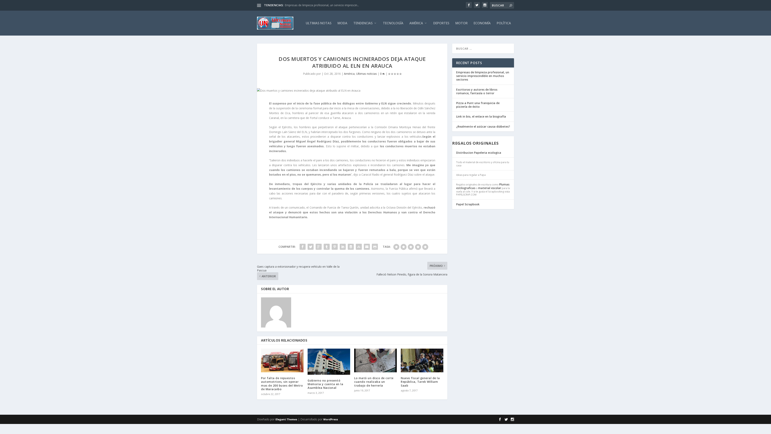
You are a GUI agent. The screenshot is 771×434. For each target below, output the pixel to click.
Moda (342, 23)
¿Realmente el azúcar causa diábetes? (483, 126)
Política (504, 23)
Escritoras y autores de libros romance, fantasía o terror (476, 91)
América (416, 23)
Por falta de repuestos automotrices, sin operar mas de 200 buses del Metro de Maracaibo (282, 383)
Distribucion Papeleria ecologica (478, 153)
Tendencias (363, 23)
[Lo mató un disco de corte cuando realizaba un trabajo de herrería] (375, 360)
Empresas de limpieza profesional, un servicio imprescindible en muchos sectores (482, 75)
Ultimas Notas (318, 23)
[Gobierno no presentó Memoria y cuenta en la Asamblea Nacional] (329, 362)
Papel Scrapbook (467, 204)
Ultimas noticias (366, 74)
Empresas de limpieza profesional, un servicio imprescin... (322, 5)
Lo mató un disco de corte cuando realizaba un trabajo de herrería (374, 381)
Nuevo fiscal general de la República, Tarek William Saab (420, 381)
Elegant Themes (286, 419)
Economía (482, 23)
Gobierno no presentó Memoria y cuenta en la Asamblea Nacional (325, 384)
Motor (461, 23)
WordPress (330, 419)
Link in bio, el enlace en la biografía (481, 116)
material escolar (489, 188)
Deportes (441, 23)
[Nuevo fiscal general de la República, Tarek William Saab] (422, 360)
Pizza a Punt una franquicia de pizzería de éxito (478, 104)
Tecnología (393, 23)
